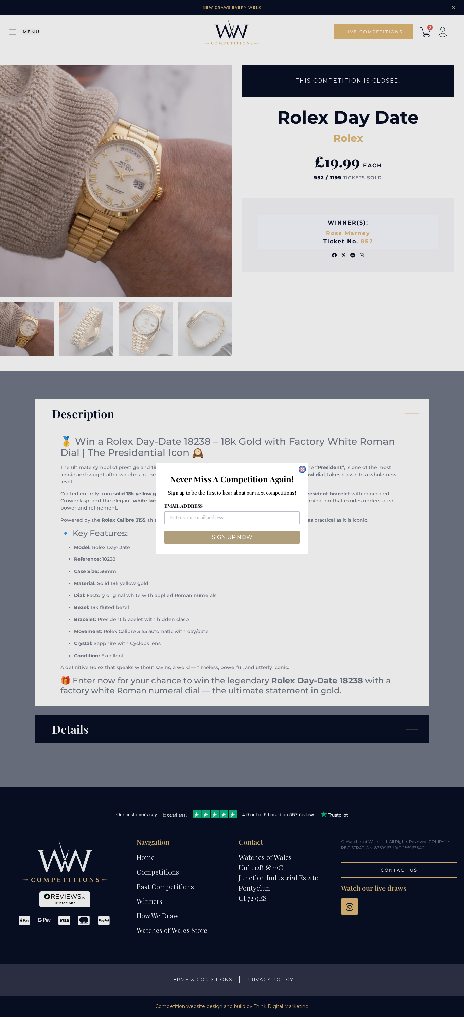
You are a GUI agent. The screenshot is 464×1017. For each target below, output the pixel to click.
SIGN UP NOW (232, 537)
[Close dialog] (302, 469)
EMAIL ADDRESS (183, 506)
